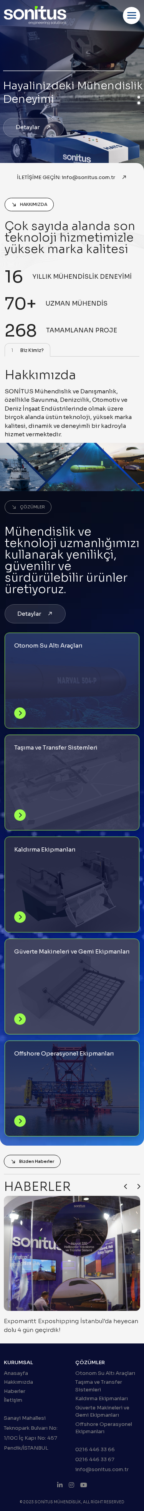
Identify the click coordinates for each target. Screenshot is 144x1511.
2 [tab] (138, 103)
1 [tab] (138, 97)
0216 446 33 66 (95, 1449)
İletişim (13, 1400)
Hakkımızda (18, 1382)
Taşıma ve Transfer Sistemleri (98, 1386)
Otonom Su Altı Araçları (105, 1373)
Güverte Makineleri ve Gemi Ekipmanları (102, 1411)
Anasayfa (16, 1373)
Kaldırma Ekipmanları (101, 1398)
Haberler (14, 1391)
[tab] (27, 350)
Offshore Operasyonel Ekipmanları (103, 1428)
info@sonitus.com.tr (102, 1469)
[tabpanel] (72, 428)
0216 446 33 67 (94, 1459)
